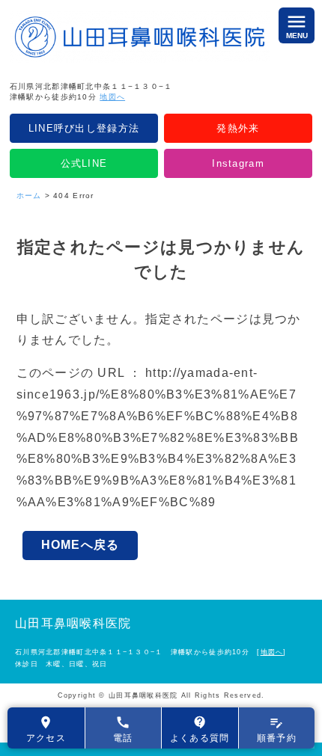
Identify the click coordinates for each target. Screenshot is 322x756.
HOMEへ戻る (80, 544)
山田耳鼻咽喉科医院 (73, 623)
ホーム (29, 195)
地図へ (112, 97)
